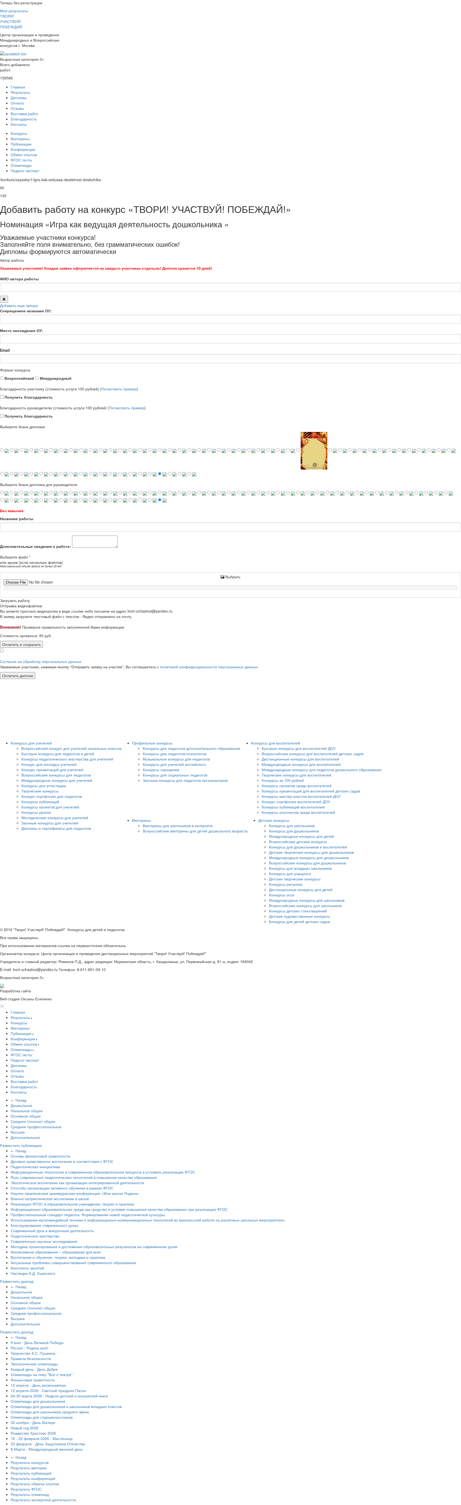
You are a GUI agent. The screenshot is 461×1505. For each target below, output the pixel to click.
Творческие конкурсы (39, 791)
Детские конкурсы (273, 820)
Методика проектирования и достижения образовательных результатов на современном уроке (94, 1246)
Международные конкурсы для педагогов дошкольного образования (321, 769)
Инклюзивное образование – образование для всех (56, 1252)
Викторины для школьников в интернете (178, 825)
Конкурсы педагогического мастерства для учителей (67, 759)
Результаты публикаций (31, 1473)
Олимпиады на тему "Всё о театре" (42, 1374)
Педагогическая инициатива (35, 1166)
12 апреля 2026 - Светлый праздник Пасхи (48, 1390)
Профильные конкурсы (152, 743)
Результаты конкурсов (30, 1462)
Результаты (20, 92)
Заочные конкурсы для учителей (49, 823)
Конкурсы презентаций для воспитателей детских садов (311, 791)
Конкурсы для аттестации (43, 785)
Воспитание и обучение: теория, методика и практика (58, 1257)
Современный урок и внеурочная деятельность (52, 1230)
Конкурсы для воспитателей (275, 743)
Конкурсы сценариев (161, 769)
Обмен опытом (24, 154)
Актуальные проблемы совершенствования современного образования (73, 1262)
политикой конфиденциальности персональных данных (209, 666)
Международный (55, 378)
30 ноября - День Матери (33, 1422)
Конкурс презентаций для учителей (52, 769)
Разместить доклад (16, 1281)
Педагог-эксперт (25, 170)
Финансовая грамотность (33, 1379)
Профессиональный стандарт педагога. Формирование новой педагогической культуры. (88, 1214)
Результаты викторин (29, 1467)
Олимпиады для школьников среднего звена (50, 1411)
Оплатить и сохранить (21, 644)
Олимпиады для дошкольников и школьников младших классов (66, 1406)
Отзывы (17, 108)
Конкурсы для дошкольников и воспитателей (308, 846)
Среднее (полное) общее (33, 1121)
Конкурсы (19, 133)
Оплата (17, 103)
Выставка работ (24, 113)
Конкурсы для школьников (292, 825)
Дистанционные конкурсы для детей (300, 889)
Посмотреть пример (119, 388)
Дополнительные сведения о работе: (35, 546)
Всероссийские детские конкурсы (298, 841)
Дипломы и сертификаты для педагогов (56, 828)
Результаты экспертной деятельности (43, 1499)
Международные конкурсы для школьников (306, 900)
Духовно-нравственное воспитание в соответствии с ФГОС (62, 1161)
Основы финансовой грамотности (40, 1156)
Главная (18, 87)
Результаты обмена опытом (35, 1483)
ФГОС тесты (21, 160)
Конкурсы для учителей (31, 743)
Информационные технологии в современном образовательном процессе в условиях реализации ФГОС (103, 1172)
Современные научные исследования (44, 1241)
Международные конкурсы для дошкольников (309, 857)
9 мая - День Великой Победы (37, 1342)
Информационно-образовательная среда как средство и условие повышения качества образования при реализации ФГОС (119, 1209)
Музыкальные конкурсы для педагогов (176, 759)
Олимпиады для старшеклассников (42, 1417)
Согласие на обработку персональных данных (40, 661)
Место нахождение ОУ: (21, 330)
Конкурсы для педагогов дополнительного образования (191, 748)
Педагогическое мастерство (35, 1236)
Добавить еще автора (19, 305)
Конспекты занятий (27, 1268)
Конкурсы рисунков (285, 884)
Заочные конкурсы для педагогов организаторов (185, 780)
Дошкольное (21, 1105)
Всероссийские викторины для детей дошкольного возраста (195, 831)
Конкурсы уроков (36, 812)
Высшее (18, 1132)
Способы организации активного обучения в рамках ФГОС (62, 1188)
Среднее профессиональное (36, 1126)
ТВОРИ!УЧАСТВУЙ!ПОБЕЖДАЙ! (11, 21)
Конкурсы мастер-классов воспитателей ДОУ (301, 796)
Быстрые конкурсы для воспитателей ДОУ (299, 748)
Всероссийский (18, 378)
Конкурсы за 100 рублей (283, 780)
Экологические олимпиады (34, 1363)
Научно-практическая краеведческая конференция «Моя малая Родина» (75, 1193)
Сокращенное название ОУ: (26, 310)
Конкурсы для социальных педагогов (175, 775)
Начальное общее (27, 1110)
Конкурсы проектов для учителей (50, 807)
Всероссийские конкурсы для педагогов (56, 775)
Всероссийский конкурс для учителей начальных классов (71, 748)
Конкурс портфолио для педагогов (51, 796)
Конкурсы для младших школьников (300, 868)
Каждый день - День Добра (34, 1369)
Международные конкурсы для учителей (56, 780)
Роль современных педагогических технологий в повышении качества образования (84, 1177)
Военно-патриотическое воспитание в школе (50, 1198)
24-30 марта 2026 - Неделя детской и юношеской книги (59, 1395)
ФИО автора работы (19, 278)
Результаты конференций (33, 1478)
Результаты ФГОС (26, 1489)
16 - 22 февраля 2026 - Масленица (42, 1438)
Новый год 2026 (24, 1427)
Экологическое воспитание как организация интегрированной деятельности (77, 1182)
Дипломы (19, 97)
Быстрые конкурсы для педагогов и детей (57, 753)
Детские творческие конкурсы (294, 878)
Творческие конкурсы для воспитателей (296, 775)
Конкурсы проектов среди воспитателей (297, 785)
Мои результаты (14, 10)
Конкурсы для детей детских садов (299, 921)
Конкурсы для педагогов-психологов (174, 753)
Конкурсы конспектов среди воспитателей (298, 812)
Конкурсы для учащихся (290, 873)
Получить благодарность (28, 397)
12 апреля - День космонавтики (38, 1385)
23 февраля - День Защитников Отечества (48, 1443)
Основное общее (26, 1116)
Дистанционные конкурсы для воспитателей (300, 759)
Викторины (20, 138)
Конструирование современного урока (44, 1225)
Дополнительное (25, 1137)
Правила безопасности (31, 1358)
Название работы (16, 518)
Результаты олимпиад (30, 1494)
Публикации (21, 144)
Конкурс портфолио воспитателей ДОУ (296, 801)
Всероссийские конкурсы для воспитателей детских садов (312, 753)
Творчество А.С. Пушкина (33, 1353)
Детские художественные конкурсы (299, 916)
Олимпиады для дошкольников (38, 1401)
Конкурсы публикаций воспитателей (293, 807)
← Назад (18, 1100)
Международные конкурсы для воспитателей (301, 764)
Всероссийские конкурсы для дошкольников (307, 862)
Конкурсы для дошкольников (294, 831)
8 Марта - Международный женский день (47, 1449)
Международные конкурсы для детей (301, 836)
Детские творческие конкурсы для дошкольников (311, 852)
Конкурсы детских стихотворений (298, 910)
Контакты (19, 124)
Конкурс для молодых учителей (49, 764)
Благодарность (24, 119)
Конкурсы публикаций (40, 801)
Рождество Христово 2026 (33, 1433)
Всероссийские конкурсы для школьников (305, 905)
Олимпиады (21, 165)
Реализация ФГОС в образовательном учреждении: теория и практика (72, 1204)
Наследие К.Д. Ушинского (33, 1273)
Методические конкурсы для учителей (54, 817)
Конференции (23, 149)
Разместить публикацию (21, 1145)
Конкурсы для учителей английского (174, 764)
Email (5, 350)
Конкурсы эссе (281, 894)
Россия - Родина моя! (29, 1347)
